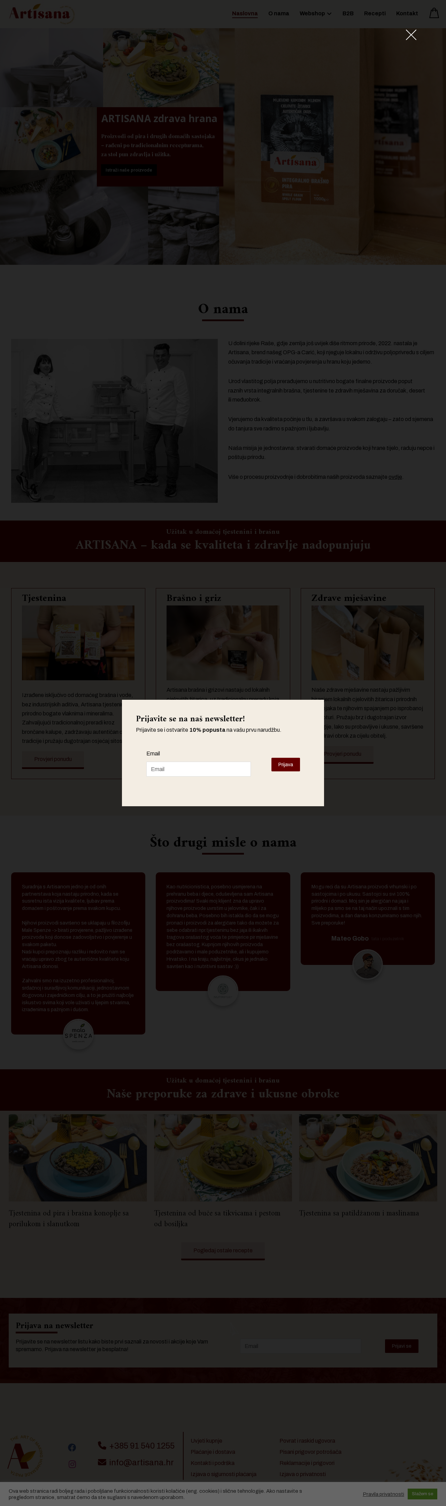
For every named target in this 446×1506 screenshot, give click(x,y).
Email (153, 753)
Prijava (285, 764)
